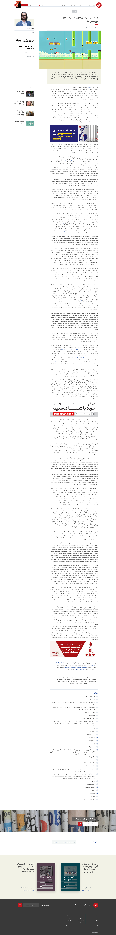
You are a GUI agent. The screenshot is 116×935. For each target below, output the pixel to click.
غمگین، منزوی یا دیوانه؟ (20, 92)
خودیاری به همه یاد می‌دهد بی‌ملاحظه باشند (20, 122)
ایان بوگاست (30, 28)
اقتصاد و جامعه (81, 5)
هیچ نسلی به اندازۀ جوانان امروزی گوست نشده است (20, 113)
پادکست (96, 922)
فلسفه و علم (65, 5)
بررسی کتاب (96, 918)
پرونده (97, 925)
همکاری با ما (68, 922)
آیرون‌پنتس (73, 360)
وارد (65, 842)
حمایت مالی (32, 5)
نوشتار (97, 916)
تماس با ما (69, 920)
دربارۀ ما (69, 918)
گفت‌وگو (96, 920)
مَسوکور (54, 214)
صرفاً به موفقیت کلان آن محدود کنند (80, 358)
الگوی (54, 362)
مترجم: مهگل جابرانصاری (28, 53)
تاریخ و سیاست (72, 5)
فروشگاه (38, 5)
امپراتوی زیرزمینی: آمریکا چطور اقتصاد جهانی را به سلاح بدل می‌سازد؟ (90, 868)
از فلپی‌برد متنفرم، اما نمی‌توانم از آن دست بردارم (72, 349)
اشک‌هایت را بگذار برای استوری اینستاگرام (19, 102)
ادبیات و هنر (88, 5)
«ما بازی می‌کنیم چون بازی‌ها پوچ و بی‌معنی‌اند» (76, 667)
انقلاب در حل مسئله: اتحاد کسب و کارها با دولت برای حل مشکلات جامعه (25, 868)
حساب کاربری (68, 916)
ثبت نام (57, 842)
